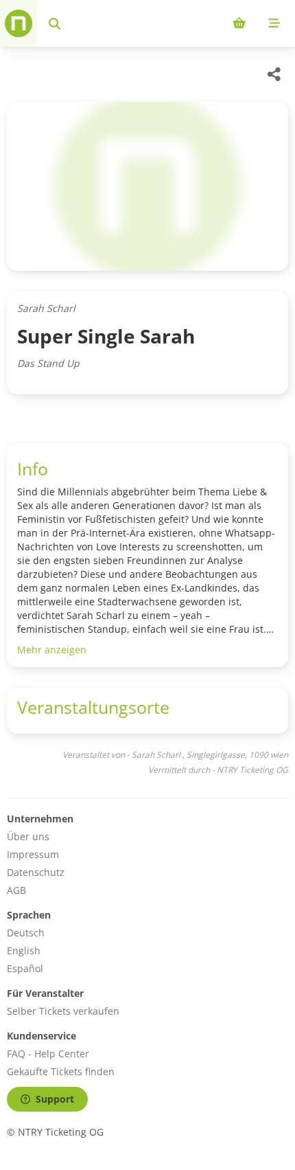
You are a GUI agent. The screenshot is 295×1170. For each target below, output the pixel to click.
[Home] (18, 23)
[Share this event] (274, 74)
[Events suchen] (54, 23)
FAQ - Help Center (48, 1053)
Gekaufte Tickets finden (61, 1071)
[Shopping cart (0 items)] (239, 23)
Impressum (33, 854)
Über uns (28, 836)
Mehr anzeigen (51, 649)
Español (25, 968)
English (23, 950)
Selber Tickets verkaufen (63, 1010)
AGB (16, 890)
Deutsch (26, 932)
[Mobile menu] (274, 23)
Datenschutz (35, 872)
